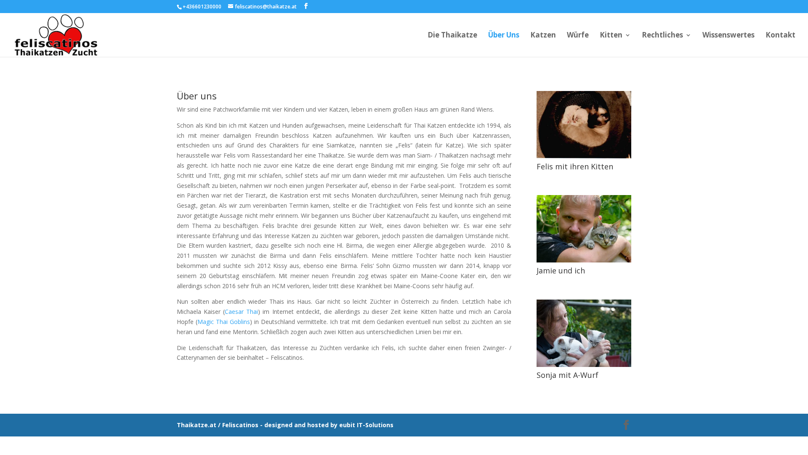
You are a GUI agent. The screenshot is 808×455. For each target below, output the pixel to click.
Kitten (611, 36)
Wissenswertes (728, 36)
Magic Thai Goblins (223, 322)
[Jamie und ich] (584, 260)
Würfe (578, 36)
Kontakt (780, 36)
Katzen (543, 36)
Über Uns (503, 36)
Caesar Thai (241, 312)
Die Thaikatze (452, 36)
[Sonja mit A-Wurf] (584, 365)
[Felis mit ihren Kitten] (584, 156)
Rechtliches (662, 36)
